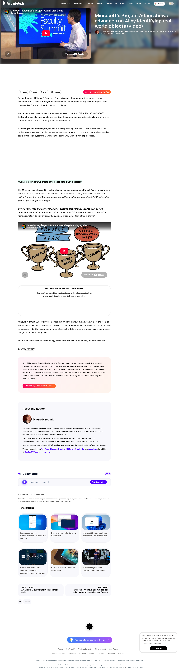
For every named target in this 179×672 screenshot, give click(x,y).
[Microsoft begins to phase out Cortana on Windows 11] (96, 522)
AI (116, 4)
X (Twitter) (101, 653)
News (122, 4)
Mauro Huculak (108, 31)
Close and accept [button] (158, 648)
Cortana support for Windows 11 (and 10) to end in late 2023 (33, 536)
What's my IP (70, 649)
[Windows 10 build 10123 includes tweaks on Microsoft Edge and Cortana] (33, 557)
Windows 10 (78, 4)
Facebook (111, 653)
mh (126, 667)
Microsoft (29, 349)
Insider (99, 4)
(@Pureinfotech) (121, 31)
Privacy (62, 653)
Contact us (72, 653)
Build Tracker (113, 649)
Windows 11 (65, 4)
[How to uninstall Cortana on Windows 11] (64, 522)
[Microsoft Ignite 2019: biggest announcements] (96, 557)
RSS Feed (82, 653)
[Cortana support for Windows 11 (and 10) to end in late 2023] (33, 522)
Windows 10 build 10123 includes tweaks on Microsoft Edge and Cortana (32, 570)
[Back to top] (89, 626)
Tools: (60, 649)
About (138, 4)
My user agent (100, 649)
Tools (130, 4)
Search (147, 4)
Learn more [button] (157, 643)
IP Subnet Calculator (85, 649)
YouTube (121, 653)
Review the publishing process (59, 501)
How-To (90, 4)
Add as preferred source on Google (90, 640)
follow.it (91, 653)
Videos (27, 602)
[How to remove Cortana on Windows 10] (64, 557)
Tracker (109, 4)
